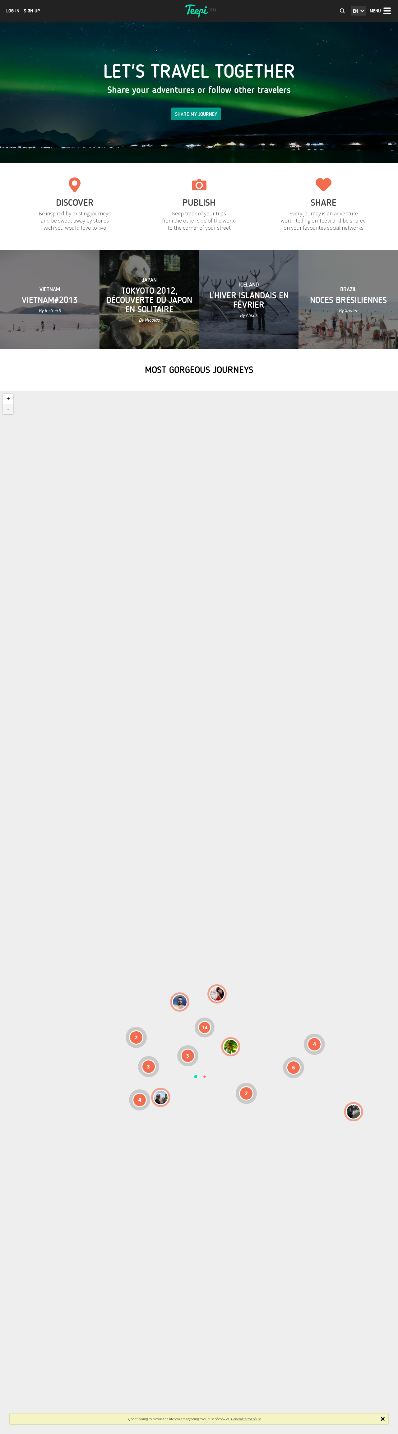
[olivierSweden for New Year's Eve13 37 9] (217, 994)
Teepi (199, 11)
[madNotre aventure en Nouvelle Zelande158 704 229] (353, 1111)
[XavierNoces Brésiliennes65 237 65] (161, 1097)
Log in (12, 11)
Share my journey (196, 114)
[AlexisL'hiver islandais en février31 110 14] (179, 1002)
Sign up (32, 11)
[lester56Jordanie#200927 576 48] (230, 1047)
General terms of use (246, 1419)
